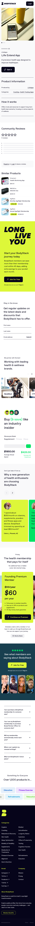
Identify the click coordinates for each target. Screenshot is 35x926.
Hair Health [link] (22, 850)
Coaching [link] (4, 830)
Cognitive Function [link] (24, 847)
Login (13, 164)
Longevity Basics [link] (23, 834)
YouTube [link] (4, 886)
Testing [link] (20, 843)
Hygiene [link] (4, 827)
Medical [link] (20, 827)
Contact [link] (21, 879)
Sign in (21, 285)
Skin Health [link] (5, 837)
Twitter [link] (3, 883)
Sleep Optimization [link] (7, 840)
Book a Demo (19, 636)
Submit (28, 337)
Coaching (16, 92)
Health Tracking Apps (27, 92)
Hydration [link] (21, 837)
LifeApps (4, 52)
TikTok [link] (3, 876)
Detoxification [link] (22, 830)
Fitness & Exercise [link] (7, 855)
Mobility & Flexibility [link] (7, 843)
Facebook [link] (4, 879)
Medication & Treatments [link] (5, 851)
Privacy (32, 922)
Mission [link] (20, 873)
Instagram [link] (4, 873)
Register (6, 164)
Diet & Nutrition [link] (6, 862)
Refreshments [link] (23, 855)
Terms (26, 922)
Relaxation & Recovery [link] (8, 834)
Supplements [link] (5, 847)
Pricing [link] (20, 876)
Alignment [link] (4, 859)
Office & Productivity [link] (25, 840)
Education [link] (21, 859)
